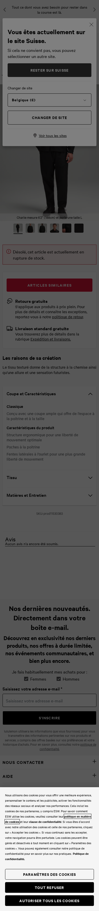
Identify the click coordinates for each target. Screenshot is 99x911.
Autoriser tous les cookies (49, 900)
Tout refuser (49, 887)
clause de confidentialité (45, 822)
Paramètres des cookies (49, 874)
